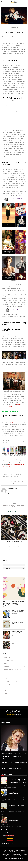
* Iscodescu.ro (4, 840)
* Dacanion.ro (3, 838)
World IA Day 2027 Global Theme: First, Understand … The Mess (18, 611)
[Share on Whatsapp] (18, 482)
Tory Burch (16, 476)
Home (4, 25)
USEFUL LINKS (4, 829)
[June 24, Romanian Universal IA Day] (14, 527)
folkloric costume (5, 474)
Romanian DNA (14, 684)
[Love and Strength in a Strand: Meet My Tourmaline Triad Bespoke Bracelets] (6, 624)
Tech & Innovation (14, 688)
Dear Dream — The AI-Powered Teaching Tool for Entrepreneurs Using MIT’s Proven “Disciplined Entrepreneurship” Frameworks (13, 603)
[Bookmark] (25, 516)
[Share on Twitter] (14, 482)
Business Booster (14, 858)
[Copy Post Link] (21, 482)
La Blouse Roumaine (18, 474)
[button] (2, 530)
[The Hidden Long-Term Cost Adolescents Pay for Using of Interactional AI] (6, 635)
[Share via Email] (13, 484)
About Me (6, 858)
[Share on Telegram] (19, 482)
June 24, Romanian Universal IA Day (14, 542)
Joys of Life (9, 25)
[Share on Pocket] (22, 482)
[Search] (26, 2)
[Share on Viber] (25, 482)
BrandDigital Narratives (14, 660)
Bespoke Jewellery (14, 657)
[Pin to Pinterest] (15, 482)
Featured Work (14, 666)
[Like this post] (11, 482)
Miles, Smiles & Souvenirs (14, 678)
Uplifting (14, 691)
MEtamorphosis (14, 675)
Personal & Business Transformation (14, 681)
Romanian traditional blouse (7, 476)
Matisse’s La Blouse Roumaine (13, 422)
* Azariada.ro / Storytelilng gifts (7, 843)
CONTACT (21, 858)
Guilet (11, 474)
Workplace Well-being (14, 694)
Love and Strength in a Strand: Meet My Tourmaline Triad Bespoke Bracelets (18, 622)
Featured (14, 663)
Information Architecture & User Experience (14, 669)
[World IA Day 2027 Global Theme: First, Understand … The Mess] (6, 614)
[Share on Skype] (24, 482)
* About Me (3, 835)
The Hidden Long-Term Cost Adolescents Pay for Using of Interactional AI (17, 633)
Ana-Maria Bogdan (6, 36)
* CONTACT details (4, 832)
